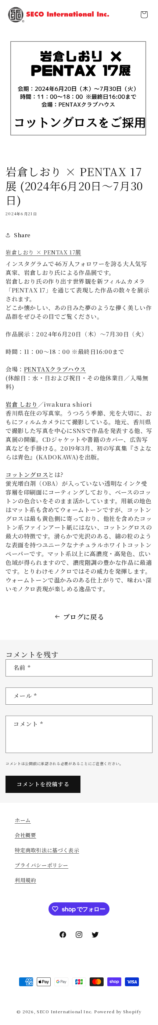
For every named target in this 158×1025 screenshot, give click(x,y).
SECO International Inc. (65, 1011)
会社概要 (25, 835)
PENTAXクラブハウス (55, 369)
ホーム (23, 820)
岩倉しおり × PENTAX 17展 (43, 252)
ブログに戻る (83, 616)
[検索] (128, 15)
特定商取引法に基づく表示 (47, 850)
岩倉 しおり (22, 404)
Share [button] (22, 235)
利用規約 (25, 880)
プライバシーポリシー (41, 865)
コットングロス (27, 474)
